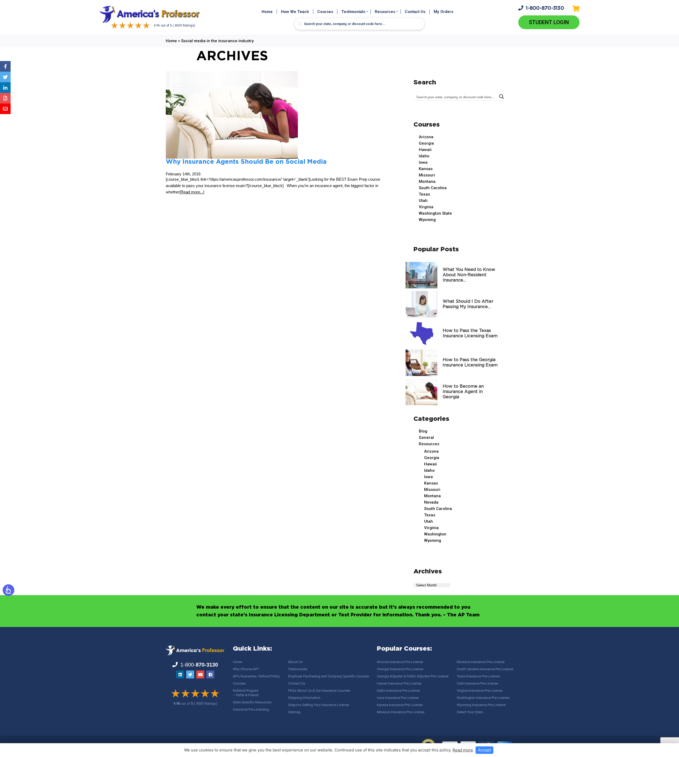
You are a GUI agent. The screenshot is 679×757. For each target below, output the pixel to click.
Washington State (435, 213)
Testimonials (353, 11)
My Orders (443, 11)
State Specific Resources (252, 702)
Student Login (549, 22)
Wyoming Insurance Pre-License (481, 705)
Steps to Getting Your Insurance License (318, 705)
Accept (484, 749)
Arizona (426, 137)
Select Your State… (471, 712)
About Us (295, 662)
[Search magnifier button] (299, 24)
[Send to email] (5, 108)
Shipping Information (304, 698)
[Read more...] (192, 192)
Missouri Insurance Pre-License (400, 712)
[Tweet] (5, 77)
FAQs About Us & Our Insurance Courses (319, 691)
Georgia (426, 143)
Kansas (426, 168)
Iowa (423, 162)
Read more (462, 749)
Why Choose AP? (246, 669)
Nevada (431, 502)
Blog (423, 431)
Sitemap (294, 712)
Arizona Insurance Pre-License (400, 662)
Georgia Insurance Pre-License (400, 669)
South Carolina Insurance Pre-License (485, 669)
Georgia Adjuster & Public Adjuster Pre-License (413, 676)
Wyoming (427, 219)
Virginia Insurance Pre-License (479, 691)
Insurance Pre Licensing (251, 709)
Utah (423, 200)
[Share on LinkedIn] (5, 87)
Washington (435, 534)
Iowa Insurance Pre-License (398, 698)
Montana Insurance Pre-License (480, 662)
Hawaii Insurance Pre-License (399, 683)
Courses (325, 11)
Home (267, 11)
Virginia (426, 207)
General (426, 437)
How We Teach (295, 11)
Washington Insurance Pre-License (483, 698)
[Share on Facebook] (5, 66)
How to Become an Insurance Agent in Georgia (463, 391)
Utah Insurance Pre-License (477, 683)
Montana (427, 181)
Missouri (427, 175)
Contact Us (415, 11)
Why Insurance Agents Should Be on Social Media (246, 162)
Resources (385, 11)
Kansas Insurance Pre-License (400, 705)
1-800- (545, 8)
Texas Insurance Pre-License (478, 676)
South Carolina (433, 187)
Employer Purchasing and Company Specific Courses (328, 676)
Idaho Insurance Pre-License (398, 691)
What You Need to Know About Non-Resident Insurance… (469, 275)
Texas (424, 194)
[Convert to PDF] (5, 98)
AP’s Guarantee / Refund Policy (256, 676)
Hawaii (425, 149)
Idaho (424, 156)
